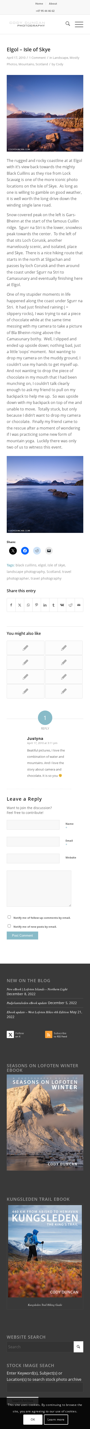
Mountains (26, 64)
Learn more (56, 1419)
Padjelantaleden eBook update (27, 1002)
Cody (59, 64)
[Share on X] (20, 605)
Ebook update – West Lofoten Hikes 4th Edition (38, 1012)
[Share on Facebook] (11, 605)
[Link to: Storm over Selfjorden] (64, 662)
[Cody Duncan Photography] (37, 24)
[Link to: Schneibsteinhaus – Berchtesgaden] (25, 662)
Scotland (42, 64)
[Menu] (76, 24)
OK (33, 1419)
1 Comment (37, 57)
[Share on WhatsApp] (28, 605)
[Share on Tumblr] (53, 605)
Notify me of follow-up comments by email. (42, 917)
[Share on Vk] (62, 605)
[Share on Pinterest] (37, 605)
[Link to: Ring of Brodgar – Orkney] (25, 648)
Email (69, 843)
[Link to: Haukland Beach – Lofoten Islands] (25, 677)
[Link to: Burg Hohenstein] (64, 677)
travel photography (46, 578)
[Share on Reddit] (70, 605)
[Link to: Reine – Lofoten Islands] (25, 691)
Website (71, 857)
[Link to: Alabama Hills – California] (64, 691)
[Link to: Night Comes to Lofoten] (64, 648)
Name (70, 826)
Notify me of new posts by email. (35, 926)
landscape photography (26, 571)
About (53, 3)
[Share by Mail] (79, 605)
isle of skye (56, 565)
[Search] (65, 24)
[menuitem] (39, 3)
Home (39, 3)
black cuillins (26, 565)
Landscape (60, 57)
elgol (42, 565)
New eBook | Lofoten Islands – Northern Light (37, 989)
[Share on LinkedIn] (45, 605)
